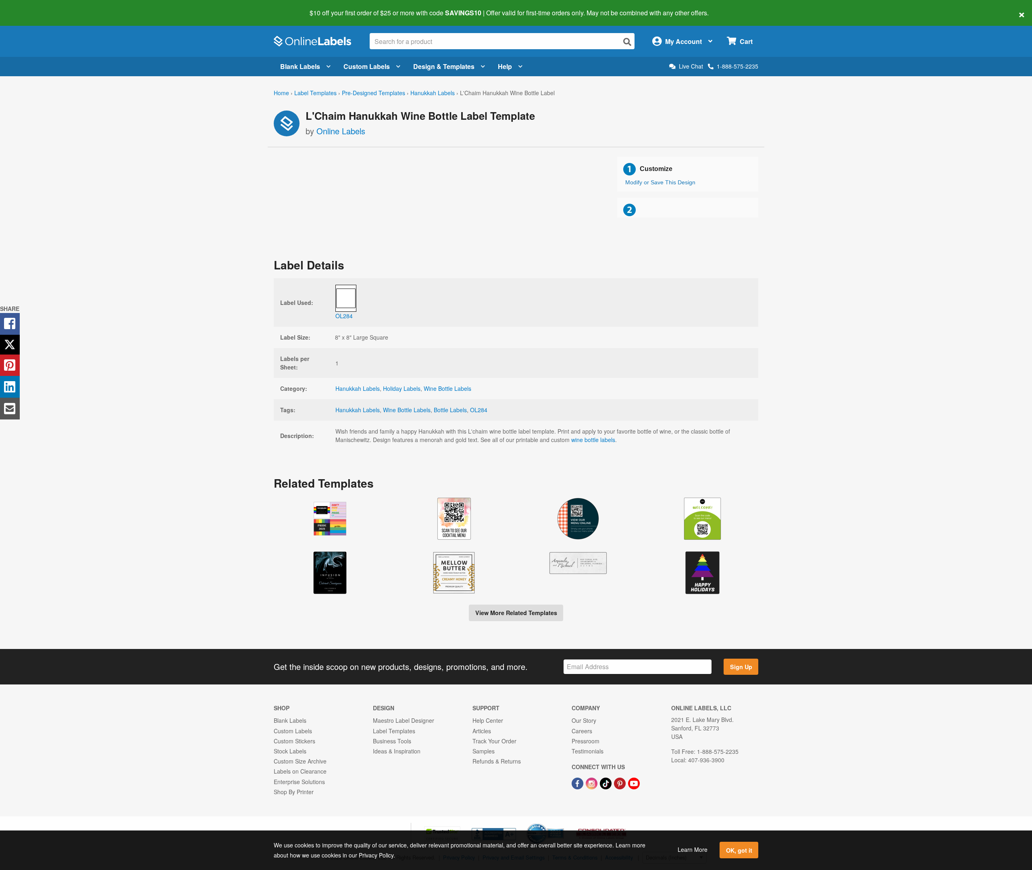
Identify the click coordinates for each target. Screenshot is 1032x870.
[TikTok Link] (606, 782)
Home (281, 93)
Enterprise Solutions (299, 782)
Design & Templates (443, 66)
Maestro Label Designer (403, 720)
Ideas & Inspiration (396, 751)
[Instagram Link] (592, 782)
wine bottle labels (593, 440)
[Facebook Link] (578, 782)
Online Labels (340, 131)
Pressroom (585, 741)
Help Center (487, 720)
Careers (582, 731)
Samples (483, 751)
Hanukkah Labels (432, 93)
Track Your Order (494, 741)
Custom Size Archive (300, 761)
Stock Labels (290, 751)
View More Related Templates (516, 613)
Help (505, 66)
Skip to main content (29, 7)
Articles (481, 731)
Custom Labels (366, 66)
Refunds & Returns (496, 761)
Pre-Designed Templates (373, 93)
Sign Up (741, 667)
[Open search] (627, 41)
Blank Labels (300, 66)
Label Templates (315, 93)
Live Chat (691, 66)
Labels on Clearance (300, 771)
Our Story (584, 720)
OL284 (478, 410)
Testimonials (587, 751)
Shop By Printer (294, 792)
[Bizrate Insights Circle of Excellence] (561, 824)
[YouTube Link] (634, 782)
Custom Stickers (294, 741)
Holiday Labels (401, 388)
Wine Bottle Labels (447, 388)
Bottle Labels (450, 410)
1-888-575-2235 (737, 66)
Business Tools (392, 741)
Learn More (692, 849)
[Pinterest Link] (620, 782)
